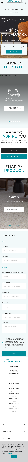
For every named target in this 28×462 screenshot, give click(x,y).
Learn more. (11, 453)
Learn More (13, 51)
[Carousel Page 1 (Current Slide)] (9, 121)
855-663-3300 (14, 12)
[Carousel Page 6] (19, 121)
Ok (14, 456)
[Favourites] (22, 3)
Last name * (5, 256)
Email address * (6, 292)
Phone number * (6, 282)
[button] (19, 3)
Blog (12, 150)
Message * (4, 322)
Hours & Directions (14, 373)
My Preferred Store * (7, 313)
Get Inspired (7, 431)
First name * (5, 246)
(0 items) (25, 3)
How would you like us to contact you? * (12, 272)
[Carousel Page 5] (17, 121)
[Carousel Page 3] (13, 121)
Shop (5, 424)
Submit (14, 353)
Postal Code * (5, 302)
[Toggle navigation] (2, 3)
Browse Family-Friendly (13, 108)
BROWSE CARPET (12, 209)
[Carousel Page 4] (15, 121)
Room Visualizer (12, 156)
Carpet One (4, 18)
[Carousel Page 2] (11, 121)
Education (7, 438)
